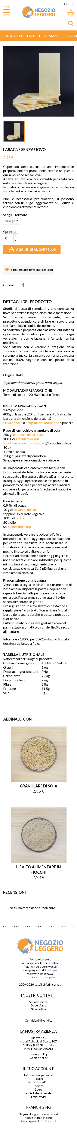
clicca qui (50, 1121)
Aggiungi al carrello (32, 250)
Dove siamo (50, 36)
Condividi (23, 285)
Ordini (38, 1079)
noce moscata (20, 527)
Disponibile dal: (13, 697)
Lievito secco (12, 423)
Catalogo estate (19, 36)
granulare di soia (28, 439)
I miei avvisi (38, 1097)
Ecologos (51, 970)
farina (20, 518)
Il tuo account (38, 1068)
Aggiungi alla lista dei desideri (28, 271)
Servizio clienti (38, 1002)
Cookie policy (38, 1058)
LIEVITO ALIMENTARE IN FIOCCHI (38, 870)
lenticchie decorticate (28, 434)
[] (71, 23)
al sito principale (44, 977)
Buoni (38, 1089)
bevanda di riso (25, 509)
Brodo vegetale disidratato (23, 443)
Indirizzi (39, 1086)
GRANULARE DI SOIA (38, 786)
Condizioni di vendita (38, 1020)
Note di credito (38, 1082)
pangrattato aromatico (42, 423)
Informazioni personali (38, 1075)
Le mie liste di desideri (38, 1093)
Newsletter (38, 1009)
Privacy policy (38, 1054)
